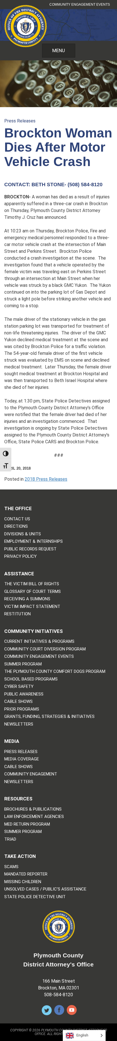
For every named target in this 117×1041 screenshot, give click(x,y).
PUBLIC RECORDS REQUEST (30, 549)
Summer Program (23, 664)
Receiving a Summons (27, 599)
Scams (11, 866)
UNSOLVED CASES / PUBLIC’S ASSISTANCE (45, 889)
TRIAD (10, 839)
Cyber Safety (19, 686)
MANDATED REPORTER (25, 874)
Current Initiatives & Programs (39, 641)
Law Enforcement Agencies (34, 816)
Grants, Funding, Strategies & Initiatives (49, 716)
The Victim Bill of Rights (31, 584)
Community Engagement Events (79, 5)
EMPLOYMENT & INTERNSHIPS (33, 541)
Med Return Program (27, 824)
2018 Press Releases (46, 479)
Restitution (17, 614)
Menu (58, 50)
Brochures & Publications (33, 809)
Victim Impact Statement (32, 606)
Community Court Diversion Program (45, 649)
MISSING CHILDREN (22, 881)
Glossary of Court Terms (32, 591)
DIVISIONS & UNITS (22, 534)
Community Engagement (30, 774)
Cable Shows (18, 701)
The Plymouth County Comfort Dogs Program (54, 671)
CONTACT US (17, 519)
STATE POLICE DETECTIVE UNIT (35, 896)
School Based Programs (31, 679)
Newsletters (18, 724)
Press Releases (19, 121)
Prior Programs (21, 709)
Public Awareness (23, 694)
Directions (16, 526)
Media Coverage (21, 759)
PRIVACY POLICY (20, 556)
